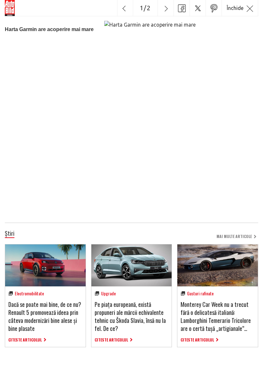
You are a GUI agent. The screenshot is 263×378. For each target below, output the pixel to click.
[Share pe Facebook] (182, 8)
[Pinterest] (214, 8)
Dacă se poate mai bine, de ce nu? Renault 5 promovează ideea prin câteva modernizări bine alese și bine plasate (44, 316)
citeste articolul (25, 339)
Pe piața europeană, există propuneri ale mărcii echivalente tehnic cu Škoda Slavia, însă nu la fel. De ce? (130, 316)
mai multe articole (234, 236)
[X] (198, 8)
